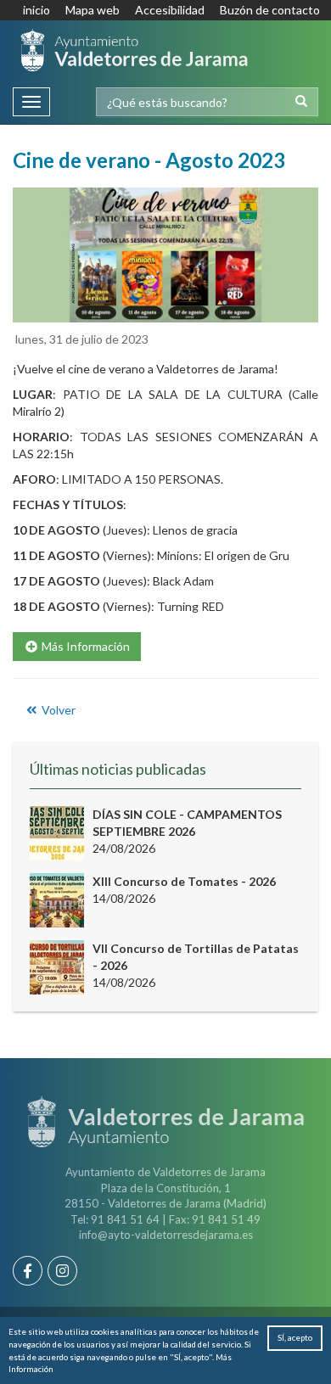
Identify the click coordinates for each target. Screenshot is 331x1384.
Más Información (84, 646)
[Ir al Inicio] (134, 50)
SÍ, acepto (295, 1337)
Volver (57, 710)
